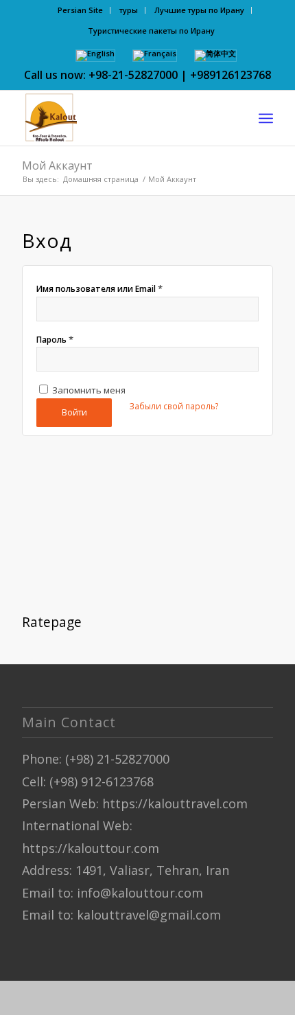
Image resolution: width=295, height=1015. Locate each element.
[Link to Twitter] (94, 998)
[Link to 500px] (197, 998)
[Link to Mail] (238, 998)
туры (128, 10)
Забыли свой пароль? (174, 406)
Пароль (54, 339)
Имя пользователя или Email (99, 288)
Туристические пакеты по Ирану (151, 30)
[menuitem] (80, 10)
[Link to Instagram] (114, 998)
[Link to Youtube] (155, 998)
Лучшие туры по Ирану (199, 10)
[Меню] (266, 118)
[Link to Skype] (176, 998)
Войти (74, 412)
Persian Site (80, 10)
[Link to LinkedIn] (73, 998)
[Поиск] (235, 118)
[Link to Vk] (258, 998)
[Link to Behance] (217, 998)
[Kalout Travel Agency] (122, 118)
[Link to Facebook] (53, 998)
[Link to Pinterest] (135, 998)
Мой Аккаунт (57, 165)
